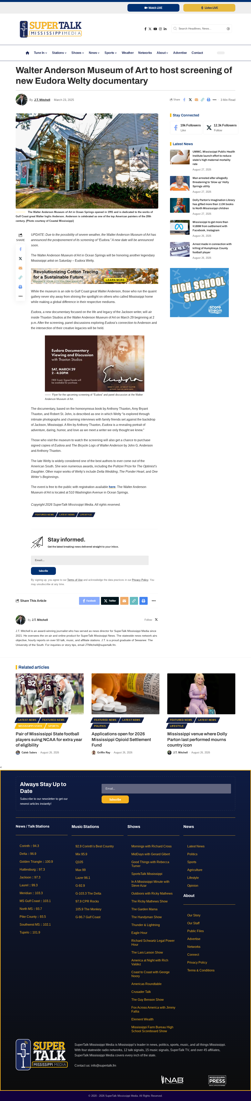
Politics (100, 726)
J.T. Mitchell (42, 99)
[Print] (208, 100)
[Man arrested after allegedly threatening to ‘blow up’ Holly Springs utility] (180, 183)
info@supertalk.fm (103, 1065)
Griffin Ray (103, 752)
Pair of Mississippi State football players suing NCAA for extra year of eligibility (49, 740)
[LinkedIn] (165, 29)
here (112, 487)
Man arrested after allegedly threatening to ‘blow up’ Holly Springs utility (211, 182)
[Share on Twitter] (190, 100)
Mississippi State (30, 726)
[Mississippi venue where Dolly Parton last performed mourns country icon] (201, 693)
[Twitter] (150, 29)
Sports (53, 726)
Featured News (44, 515)
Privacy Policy (140, 579)
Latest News (67, 515)
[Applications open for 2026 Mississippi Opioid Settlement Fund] (126, 693)
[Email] (196, 100)
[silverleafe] (94, 275)
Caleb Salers (29, 752)
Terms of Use (75, 579)
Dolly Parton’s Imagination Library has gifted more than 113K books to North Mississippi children (214, 204)
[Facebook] (145, 29)
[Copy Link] (202, 100)
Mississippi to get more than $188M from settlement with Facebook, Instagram (210, 226)
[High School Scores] (199, 292)
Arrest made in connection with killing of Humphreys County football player (212, 248)
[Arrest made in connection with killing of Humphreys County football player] (180, 249)
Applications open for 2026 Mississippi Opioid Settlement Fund (121, 740)
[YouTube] (155, 29)
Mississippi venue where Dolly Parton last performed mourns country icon (197, 740)
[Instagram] (160, 29)
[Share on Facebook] (184, 100)
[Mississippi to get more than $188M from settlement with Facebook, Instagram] (180, 227)
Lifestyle (86, 515)
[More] (214, 100)
